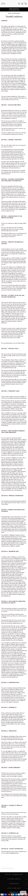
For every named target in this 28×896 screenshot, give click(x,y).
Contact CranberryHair (14, 874)
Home (9, 13)
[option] (14, 9)
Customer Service (14, 879)
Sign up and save (14, 888)
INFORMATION (14, 883)
